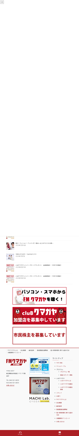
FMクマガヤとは (13, 350)
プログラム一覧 (65, 372)
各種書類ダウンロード (14, 352)
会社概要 (23, 350)
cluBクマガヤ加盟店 (66, 384)
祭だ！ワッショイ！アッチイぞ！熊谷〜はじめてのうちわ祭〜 (34, 243)
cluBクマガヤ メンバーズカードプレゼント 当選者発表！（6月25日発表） (39, 265)
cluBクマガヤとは (65, 381)
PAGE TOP (76, 427)
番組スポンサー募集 (66, 375)
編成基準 (31, 350)
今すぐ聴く (59, 363)
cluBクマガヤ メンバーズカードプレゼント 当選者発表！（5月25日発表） (39, 276)
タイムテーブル (61, 366)
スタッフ (59, 393)
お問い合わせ (10, 385)
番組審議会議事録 (42, 350)
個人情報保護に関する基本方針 (59, 350)
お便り (58, 396)
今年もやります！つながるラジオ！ (26, 254)
